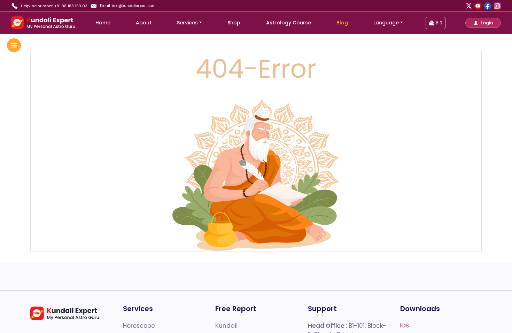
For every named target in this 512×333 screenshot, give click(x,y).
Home (102, 22)
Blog (342, 22)
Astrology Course (288, 22)
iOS (404, 326)
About (144, 22)
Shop (233, 22)
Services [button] (187, 22)
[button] (483, 23)
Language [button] (386, 22)
